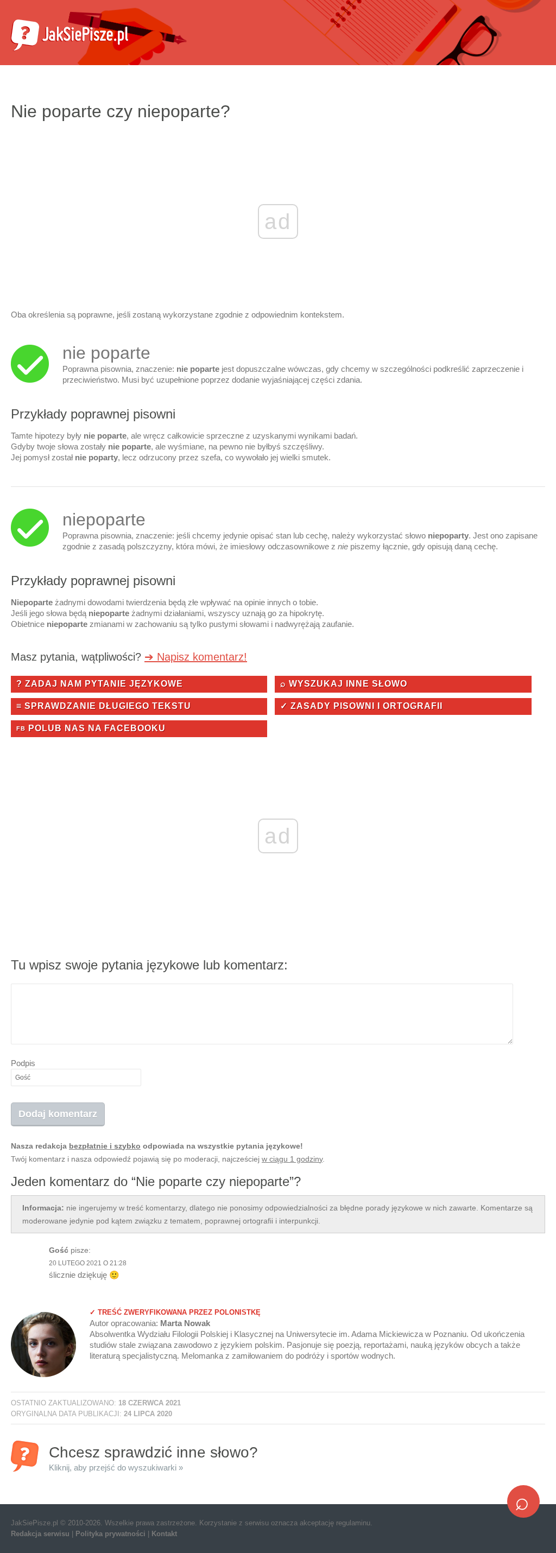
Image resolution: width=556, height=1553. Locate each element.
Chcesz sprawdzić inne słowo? (153, 1458)
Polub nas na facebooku (91, 728)
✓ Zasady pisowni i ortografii (361, 706)
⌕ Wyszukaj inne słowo (343, 683)
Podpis (23, 1063)
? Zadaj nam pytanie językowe (99, 683)
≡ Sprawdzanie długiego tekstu (103, 706)
